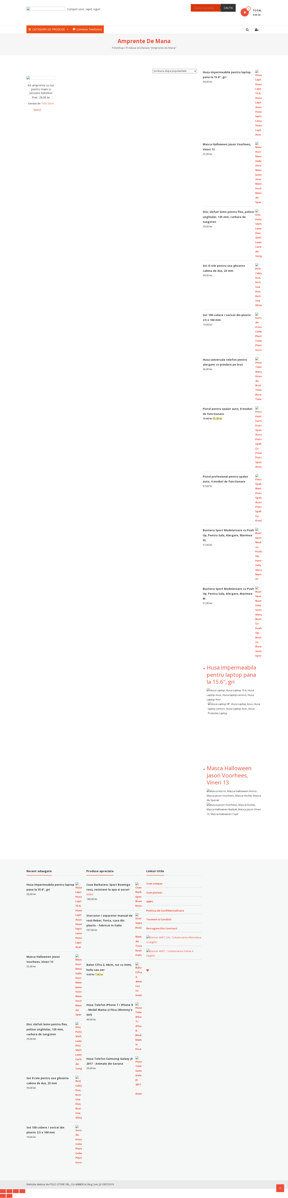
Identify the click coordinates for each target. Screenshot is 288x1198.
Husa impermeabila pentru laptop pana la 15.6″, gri (231, 674)
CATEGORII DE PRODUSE (48, 29)
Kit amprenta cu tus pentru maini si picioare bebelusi (41, 89)
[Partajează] (9, 1191)
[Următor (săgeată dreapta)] (9, 1196)
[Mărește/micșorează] (22, 1191)
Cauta (228, 8)
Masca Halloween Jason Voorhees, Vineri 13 (229, 775)
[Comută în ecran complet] (16, 1191)
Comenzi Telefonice (89, 29)
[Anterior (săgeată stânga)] (3, 1196)
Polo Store (48, 103)
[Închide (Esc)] (3, 1191)
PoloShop (118, 48)
